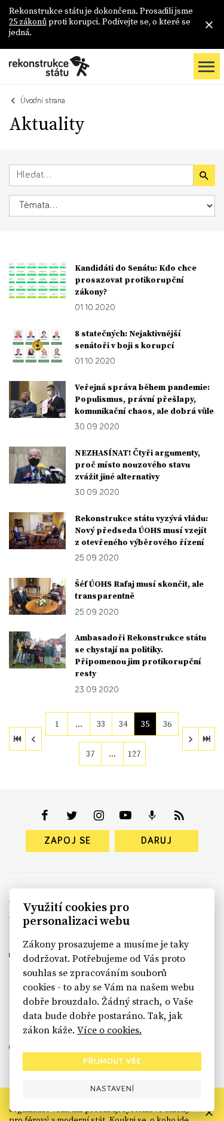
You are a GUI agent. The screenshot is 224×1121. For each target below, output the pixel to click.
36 (167, 724)
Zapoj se (67, 841)
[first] (17, 738)
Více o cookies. (109, 1029)
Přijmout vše (112, 1061)
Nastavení (112, 1089)
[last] (206, 738)
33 (101, 724)
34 (123, 724)
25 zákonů (28, 21)
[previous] (33, 738)
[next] (190, 738)
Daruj (156, 841)
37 (90, 754)
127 (134, 754)
